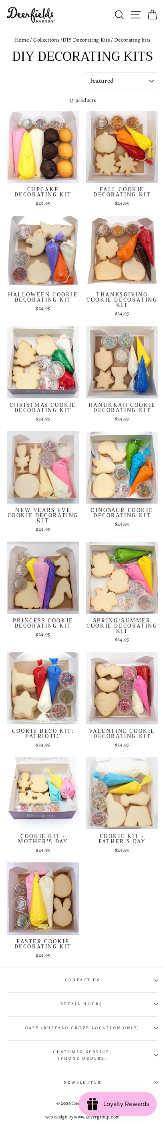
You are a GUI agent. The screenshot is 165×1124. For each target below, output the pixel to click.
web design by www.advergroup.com (82, 1117)
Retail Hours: (82, 1004)
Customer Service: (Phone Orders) (82, 1055)
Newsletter (82, 1082)
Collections (46, 40)
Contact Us (83, 980)
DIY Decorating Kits (86, 40)
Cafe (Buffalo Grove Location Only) (82, 1028)
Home (22, 40)
